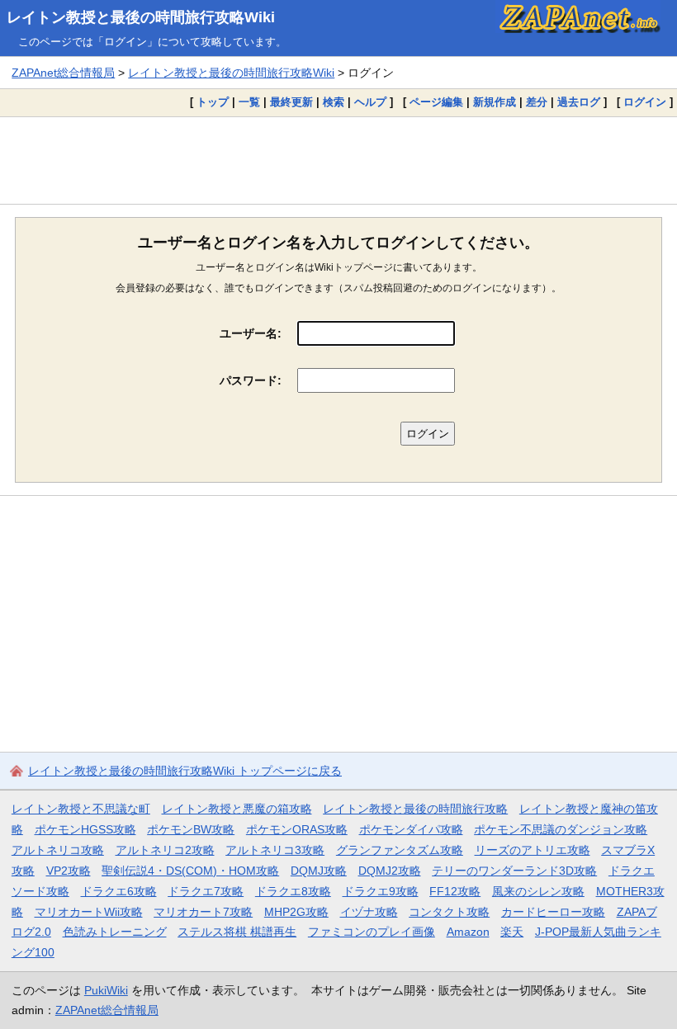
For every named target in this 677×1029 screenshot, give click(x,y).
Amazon (468, 931)
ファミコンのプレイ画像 (371, 931)
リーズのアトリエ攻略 (532, 850)
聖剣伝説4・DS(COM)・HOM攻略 (190, 870)
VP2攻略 (68, 870)
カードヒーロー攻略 (553, 911)
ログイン (644, 102)
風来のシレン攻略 (538, 891)
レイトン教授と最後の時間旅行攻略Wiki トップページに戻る (185, 770)
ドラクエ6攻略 (119, 891)
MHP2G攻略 (296, 911)
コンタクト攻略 (449, 911)
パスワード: (251, 380)
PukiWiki (106, 990)
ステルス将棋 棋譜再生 (237, 931)
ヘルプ (370, 102)
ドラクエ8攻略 (293, 891)
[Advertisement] (338, 160)
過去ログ (578, 102)
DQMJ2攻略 (389, 870)
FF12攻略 (455, 891)
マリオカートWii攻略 (89, 911)
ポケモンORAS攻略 (297, 829)
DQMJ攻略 (319, 870)
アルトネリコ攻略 (58, 850)
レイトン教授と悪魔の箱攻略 (237, 808)
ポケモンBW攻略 (190, 829)
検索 (333, 102)
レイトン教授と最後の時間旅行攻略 (415, 808)
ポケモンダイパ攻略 (411, 829)
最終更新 (291, 102)
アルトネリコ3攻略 (274, 850)
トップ (212, 102)
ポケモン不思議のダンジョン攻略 (560, 829)
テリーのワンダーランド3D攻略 (514, 870)
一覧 (249, 102)
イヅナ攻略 (369, 911)
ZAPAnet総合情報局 (63, 72)
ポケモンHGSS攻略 (85, 829)
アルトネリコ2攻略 (165, 850)
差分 (536, 102)
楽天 (511, 931)
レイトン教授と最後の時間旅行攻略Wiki (141, 17)
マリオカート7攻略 (203, 911)
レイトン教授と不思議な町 (81, 808)
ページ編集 (436, 102)
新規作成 (494, 102)
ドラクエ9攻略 (381, 891)
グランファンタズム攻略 (399, 850)
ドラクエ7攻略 (206, 891)
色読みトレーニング (115, 931)
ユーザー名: (251, 333)
